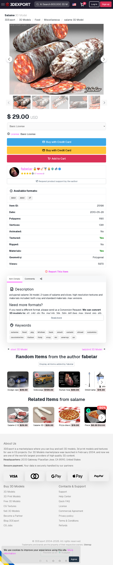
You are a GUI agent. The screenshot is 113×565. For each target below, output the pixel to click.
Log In (94, 4)
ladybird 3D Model (92, 349)
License (63, 506)
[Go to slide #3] (59, 102)
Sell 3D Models (12, 511)
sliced (80, 332)
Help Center (65, 496)
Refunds (63, 525)
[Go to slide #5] (97, 102)
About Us (10, 443)
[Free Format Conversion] (30, 198)
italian (30, 337)
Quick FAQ (64, 501)
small (60, 332)
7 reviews (39, 173)
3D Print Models (12, 496)
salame (14, 332)
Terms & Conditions (69, 520)
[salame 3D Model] (43, 415)
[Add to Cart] (18, 383)
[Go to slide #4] (78, 102)
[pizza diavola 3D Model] (69, 415)
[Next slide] (104, 59)
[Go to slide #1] (22, 102)
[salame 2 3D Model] (18, 415)
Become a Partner (13, 515)
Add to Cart (58, 158)
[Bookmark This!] (24, 383)
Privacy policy (66, 515)
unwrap (65, 337)
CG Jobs (8, 525)
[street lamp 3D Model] (95, 379)
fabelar (27, 169)
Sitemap (87, 544)
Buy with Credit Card (58, 142)
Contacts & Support (72, 486)
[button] (102, 382)
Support (63, 491)
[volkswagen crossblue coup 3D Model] (43, 379)
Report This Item (58, 271)
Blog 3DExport (11, 520)
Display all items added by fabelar (56, 364)
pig (32, 332)
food (24, 332)
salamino (91, 332)
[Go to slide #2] (40, 102)
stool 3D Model (19, 349)
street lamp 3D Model (95, 390)
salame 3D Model (41, 425)
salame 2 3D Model (17, 425)
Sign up (105, 4)
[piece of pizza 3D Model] (95, 415)
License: (15, 134)
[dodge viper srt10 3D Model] (18, 379)
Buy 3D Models (14, 486)
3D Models (9, 491)
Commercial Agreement (71, 511)
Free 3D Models (12, 501)
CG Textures (10, 506)
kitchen (41, 332)
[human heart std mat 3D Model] (69, 379)
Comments (30, 278)
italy (40, 337)
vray (48, 337)
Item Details (14, 278)
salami (70, 332)
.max (13, 198)
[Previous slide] (9, 59)
